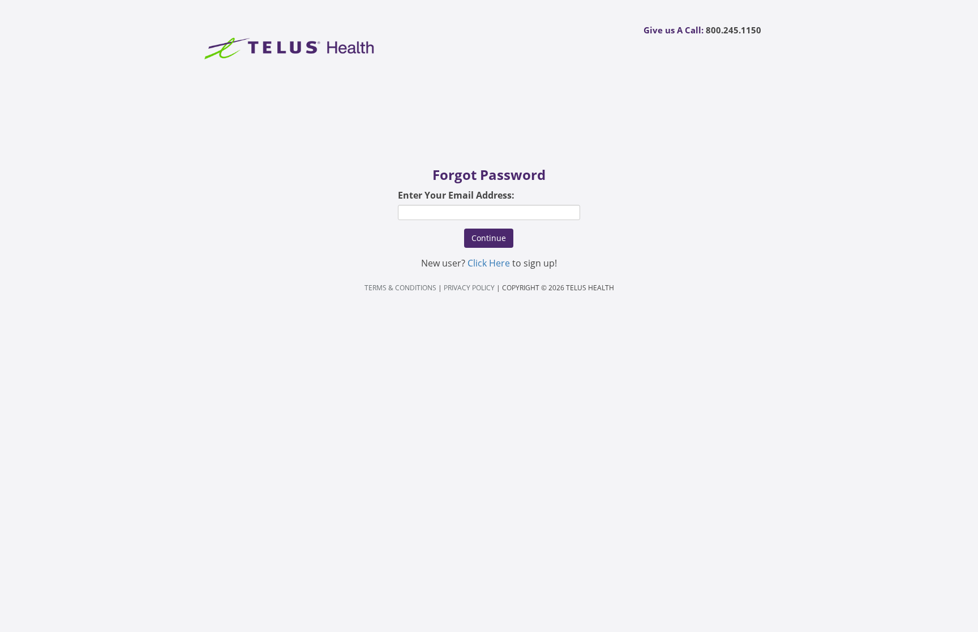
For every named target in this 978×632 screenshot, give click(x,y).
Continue (488, 238)
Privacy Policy (469, 288)
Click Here (488, 263)
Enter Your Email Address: (456, 195)
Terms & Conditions (400, 288)
